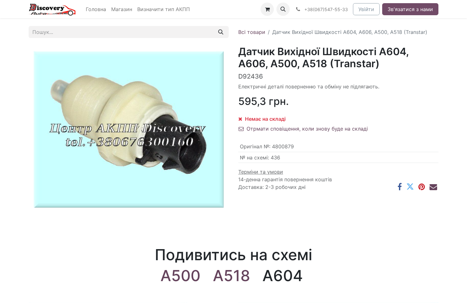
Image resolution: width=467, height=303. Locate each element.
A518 (231, 275)
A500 (180, 275)
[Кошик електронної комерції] (267, 9)
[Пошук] (221, 32)
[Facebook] (399, 186)
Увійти (366, 9)
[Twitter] (410, 186)
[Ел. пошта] (433, 186)
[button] (283, 9)
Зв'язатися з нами (410, 9)
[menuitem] (96, 9)
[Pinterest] (421, 186)
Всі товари (251, 32)
